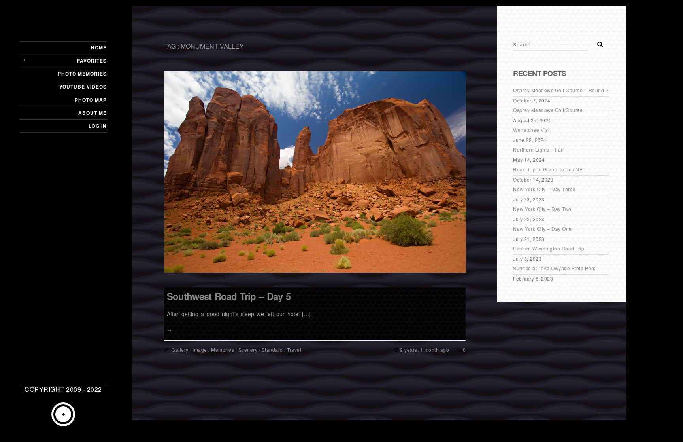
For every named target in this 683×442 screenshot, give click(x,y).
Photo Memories (82, 73)
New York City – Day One (542, 228)
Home (99, 47)
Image (199, 349)
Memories (222, 349)
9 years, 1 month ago (425, 349)
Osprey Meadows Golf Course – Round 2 (560, 90)
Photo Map (91, 99)
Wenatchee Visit (532, 129)
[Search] (597, 42)
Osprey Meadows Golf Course (548, 109)
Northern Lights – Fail (538, 149)
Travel (294, 349)
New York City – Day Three (544, 189)
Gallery (180, 349)
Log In (98, 125)
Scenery (248, 349)
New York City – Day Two (542, 208)
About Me (92, 112)
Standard (272, 349)
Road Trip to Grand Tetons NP (548, 169)
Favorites (92, 60)
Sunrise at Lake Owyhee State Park (554, 268)
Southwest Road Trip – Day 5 (229, 296)
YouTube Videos (83, 86)
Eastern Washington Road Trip (548, 248)
